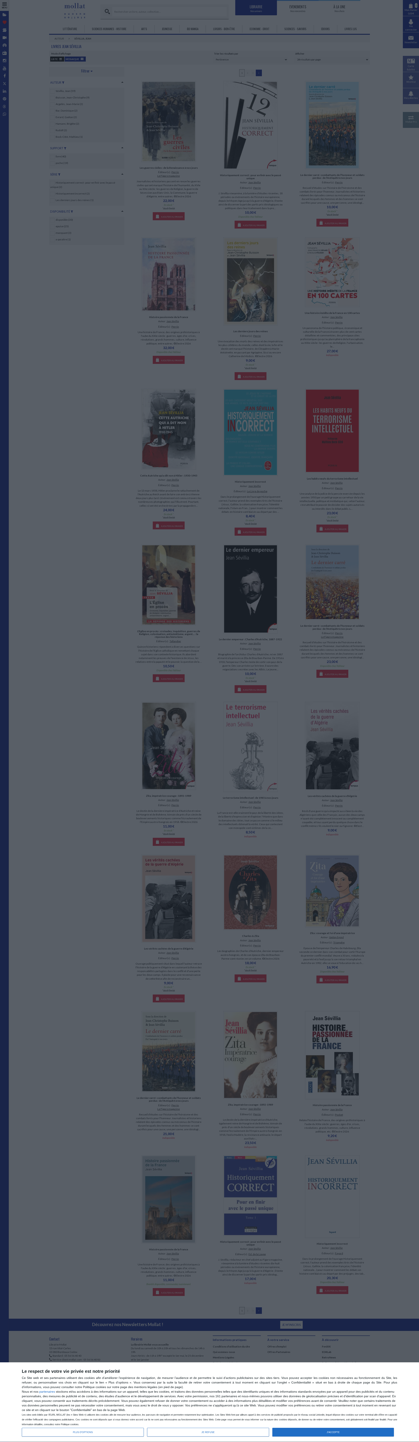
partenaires (47, 1391)
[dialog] (209, 1402)
